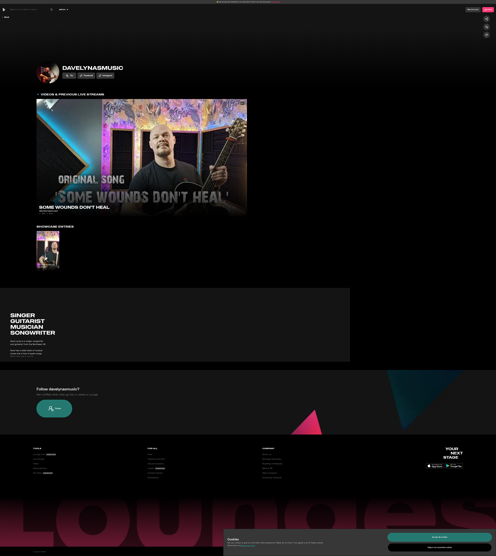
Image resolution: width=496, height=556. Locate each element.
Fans (150, 454)
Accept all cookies (439, 537)
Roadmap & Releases (272, 464)
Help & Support (269, 473)
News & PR (267, 468)
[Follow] (486, 27)
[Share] (486, 19)
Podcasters (153, 478)
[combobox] (32, 9)
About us (266, 454)
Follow (58, 408)
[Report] (486, 35)
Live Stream (39, 459)
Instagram (107, 76)
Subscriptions (40, 468)
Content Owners (155, 473)
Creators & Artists (156, 459)
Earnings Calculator (271, 459)
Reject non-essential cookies (440, 547)
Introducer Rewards (271, 478)
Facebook (88, 76)
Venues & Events (156, 464)
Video (35, 464)
